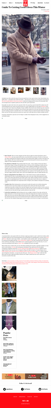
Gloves (3, 262)
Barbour (33, 251)
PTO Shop (33, 2)
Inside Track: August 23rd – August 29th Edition (8, 358)
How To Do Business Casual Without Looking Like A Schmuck (9, 351)
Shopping (13, 263)
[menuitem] (4, 3)
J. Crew (39, 251)
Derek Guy (47, 11)
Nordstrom (46, 262)
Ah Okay (13, 247)
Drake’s (3, 251)
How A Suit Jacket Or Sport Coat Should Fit (8, 344)
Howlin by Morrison (20, 262)
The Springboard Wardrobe (7, 364)
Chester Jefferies (8, 157)
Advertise (36, 396)
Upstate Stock (8, 251)
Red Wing (27, 248)
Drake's (40, 260)
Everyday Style (45, 260)
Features (4, 2)
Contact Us (29, 396)
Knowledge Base (18, 2)
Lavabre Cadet (21, 243)
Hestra (5, 238)
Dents (47, 237)
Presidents (4, 263)
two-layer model (20, 248)
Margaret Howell (33, 252)
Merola (30, 240)
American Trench (15, 251)
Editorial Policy (22, 396)
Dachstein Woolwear (35, 248)
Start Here (40, 3)
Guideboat (21, 251)
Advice (10, 2)
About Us (15, 396)
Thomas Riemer (23, 240)
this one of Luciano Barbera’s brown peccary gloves (12, 101)
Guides (11, 262)
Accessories (12, 260)
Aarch (19, 240)
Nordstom (44, 106)
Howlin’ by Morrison (28, 251)
